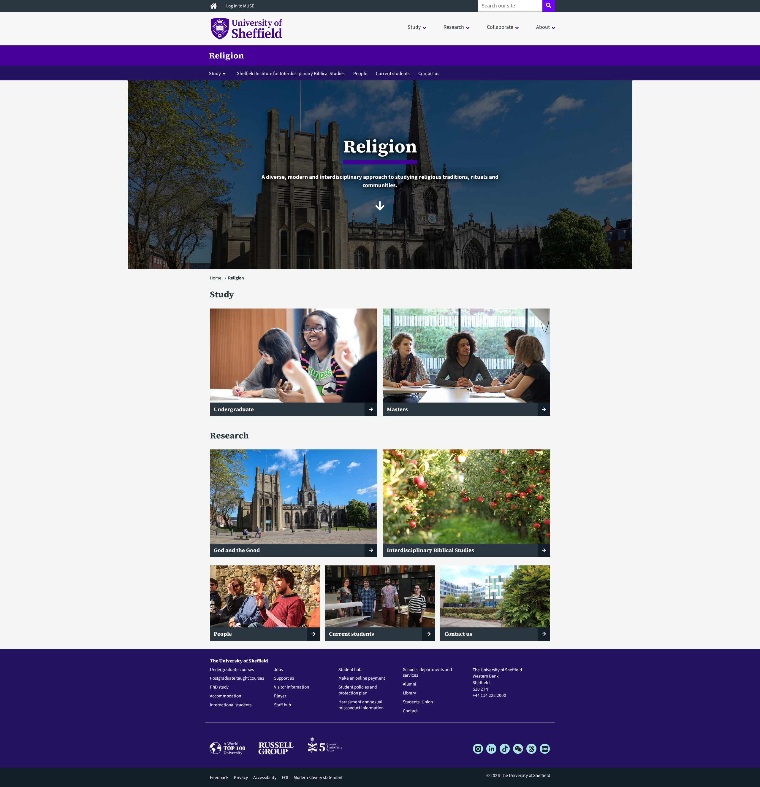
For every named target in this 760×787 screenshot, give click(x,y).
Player (280, 696)
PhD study (219, 687)
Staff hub (282, 705)
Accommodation (225, 696)
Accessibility (264, 777)
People (360, 73)
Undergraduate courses (232, 670)
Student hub (349, 670)
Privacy (241, 777)
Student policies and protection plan (357, 690)
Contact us (428, 73)
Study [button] (414, 27)
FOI (285, 777)
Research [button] (454, 27)
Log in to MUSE (240, 6)
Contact (410, 711)
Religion (226, 55)
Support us (284, 678)
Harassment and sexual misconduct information (361, 705)
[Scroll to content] (380, 206)
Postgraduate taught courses (237, 678)
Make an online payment (361, 678)
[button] (218, 73)
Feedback (219, 777)
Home (215, 278)
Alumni (409, 684)
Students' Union (418, 702)
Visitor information (291, 687)
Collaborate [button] (500, 27)
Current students (393, 73)
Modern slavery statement (318, 777)
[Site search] (548, 6)
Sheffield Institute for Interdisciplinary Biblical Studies (291, 73)
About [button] (543, 27)
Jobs (278, 670)
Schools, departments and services (427, 673)
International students (230, 705)
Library (409, 693)
